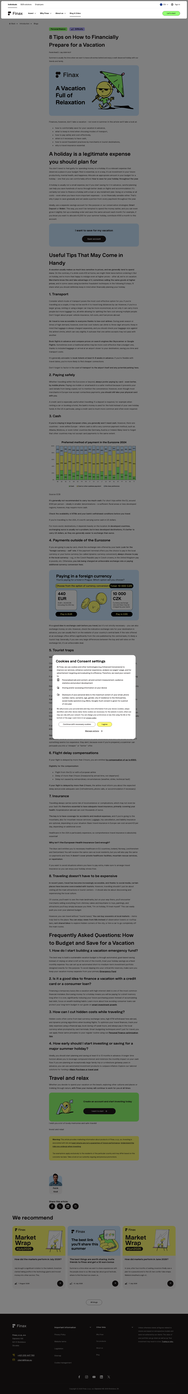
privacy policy (91, 718)
